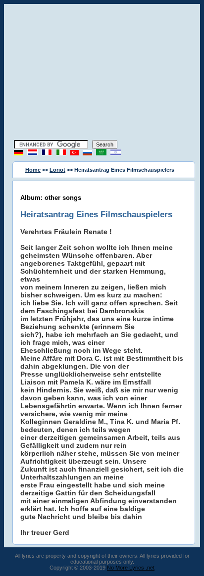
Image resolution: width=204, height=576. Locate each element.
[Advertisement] (102, 73)
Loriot (57, 170)
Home (33, 170)
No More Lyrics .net (130, 568)
